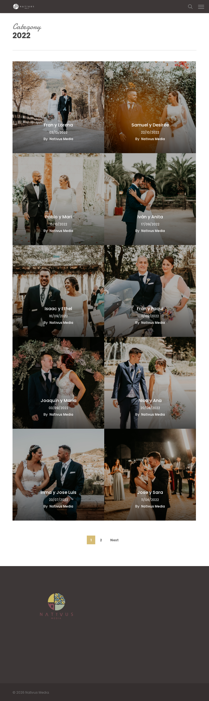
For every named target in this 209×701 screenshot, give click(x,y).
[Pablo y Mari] (58, 199)
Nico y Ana (150, 400)
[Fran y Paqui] (150, 291)
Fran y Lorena (58, 125)
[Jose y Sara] (150, 475)
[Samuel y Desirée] (150, 107)
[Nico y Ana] (150, 383)
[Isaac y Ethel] (58, 291)
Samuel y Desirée (150, 125)
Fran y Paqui (150, 309)
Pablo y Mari (58, 217)
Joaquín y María (58, 400)
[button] (201, 6)
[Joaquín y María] (58, 383)
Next (114, 540)
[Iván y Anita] (150, 199)
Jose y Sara (150, 492)
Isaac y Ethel (58, 309)
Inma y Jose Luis (58, 492)
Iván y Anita (150, 217)
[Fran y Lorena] (58, 107)
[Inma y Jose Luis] (58, 475)
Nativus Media (61, 139)
